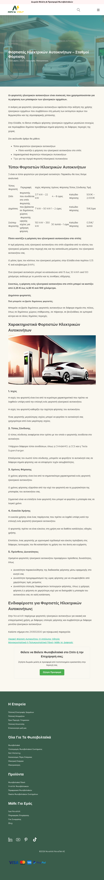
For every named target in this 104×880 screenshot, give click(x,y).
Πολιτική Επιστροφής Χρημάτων (21, 712)
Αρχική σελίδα (15, 41)
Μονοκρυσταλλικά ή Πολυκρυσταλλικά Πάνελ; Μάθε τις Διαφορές (40, 642)
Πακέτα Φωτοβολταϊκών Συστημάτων (23, 794)
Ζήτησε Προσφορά (52, 672)
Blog (10, 823)
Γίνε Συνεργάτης (14, 819)
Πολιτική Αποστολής (16, 724)
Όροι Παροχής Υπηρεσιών (18, 720)
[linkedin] (10, 840)
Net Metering (14, 753)
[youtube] (18, 840)
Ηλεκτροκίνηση (32, 41)
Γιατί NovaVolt (14, 811)
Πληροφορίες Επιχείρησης (18, 815)
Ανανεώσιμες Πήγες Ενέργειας (20, 757)
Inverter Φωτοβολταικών (18, 786)
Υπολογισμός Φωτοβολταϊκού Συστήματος (25, 749)
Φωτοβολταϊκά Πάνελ (16, 782)
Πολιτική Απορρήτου (16, 716)
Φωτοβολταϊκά (14, 745)
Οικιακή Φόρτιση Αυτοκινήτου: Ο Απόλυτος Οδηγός (34, 639)
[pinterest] (26, 840)
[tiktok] (35, 839)
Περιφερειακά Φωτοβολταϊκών (20, 790)
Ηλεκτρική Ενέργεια (15, 761)
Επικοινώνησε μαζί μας (17, 728)
